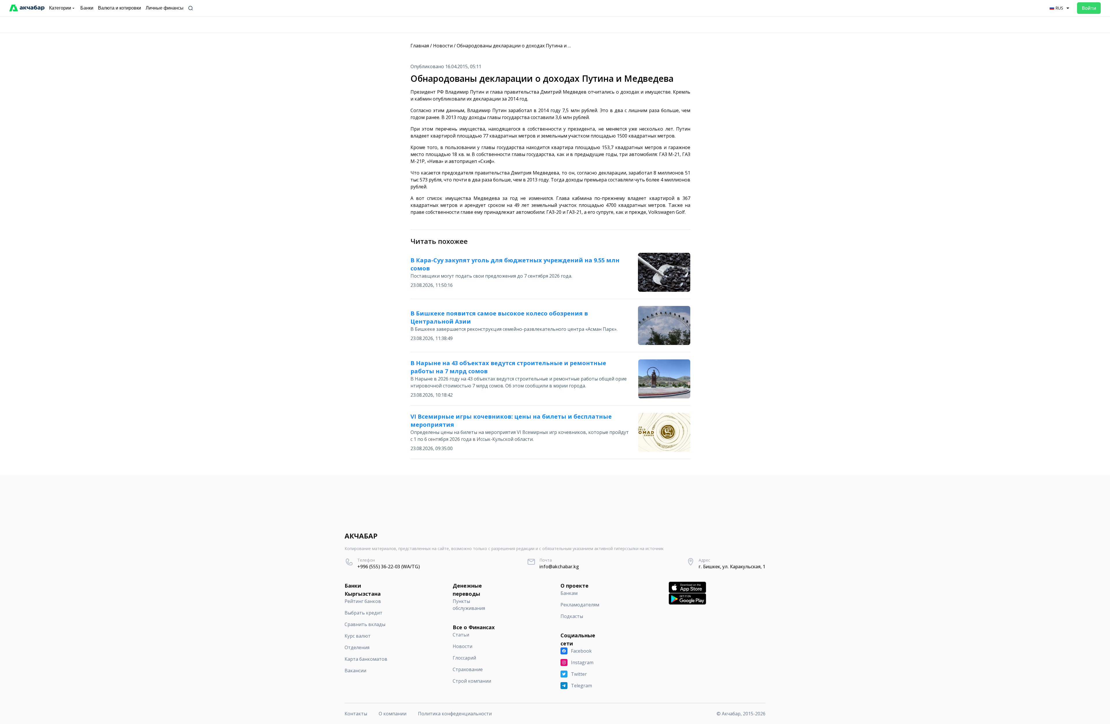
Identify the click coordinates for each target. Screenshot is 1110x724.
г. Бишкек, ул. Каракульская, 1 (732, 566)
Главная (419, 45)
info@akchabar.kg (559, 566)
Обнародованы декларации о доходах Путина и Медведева (525, 45)
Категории (60, 7)
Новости (443, 45)
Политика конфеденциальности (455, 713)
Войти (1089, 8)
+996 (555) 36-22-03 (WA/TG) (388, 566)
